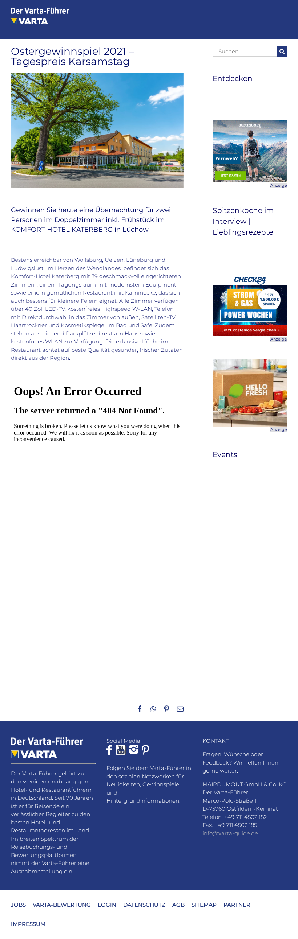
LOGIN (107, 904)
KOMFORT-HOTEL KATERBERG (62, 230)
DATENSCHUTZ (144, 904)
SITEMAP (204, 904)
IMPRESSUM (28, 924)
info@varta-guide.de (230, 833)
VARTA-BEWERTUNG (62, 904)
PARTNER (237, 904)
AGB (178, 904)
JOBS (18, 904)
